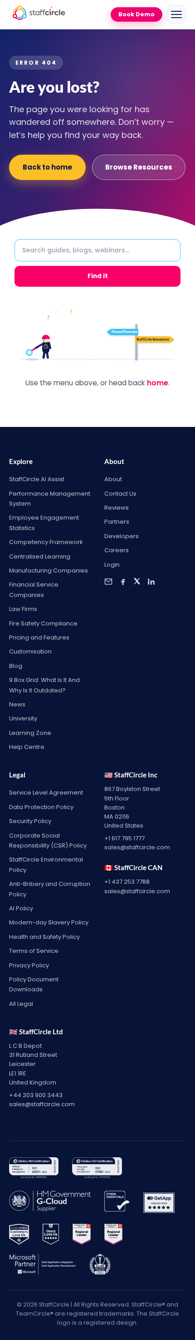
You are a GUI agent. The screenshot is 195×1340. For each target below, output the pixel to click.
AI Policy (21, 908)
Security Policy (30, 821)
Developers (121, 536)
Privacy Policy (29, 965)
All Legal (21, 1003)
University (23, 718)
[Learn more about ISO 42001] (33, 1169)
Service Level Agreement (46, 792)
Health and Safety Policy (44, 937)
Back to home (47, 167)
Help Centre (26, 747)
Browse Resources (138, 167)
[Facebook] (123, 582)
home (157, 383)
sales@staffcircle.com (137, 847)
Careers (116, 550)
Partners (116, 521)
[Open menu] (176, 14)
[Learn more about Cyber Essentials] (117, 1203)
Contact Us (120, 493)
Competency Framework (46, 542)
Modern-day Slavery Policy (48, 922)
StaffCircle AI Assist (36, 479)
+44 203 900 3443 (36, 1095)
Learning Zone (30, 733)
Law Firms (23, 609)
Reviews (116, 507)
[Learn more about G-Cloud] (50, 1203)
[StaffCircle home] (38, 14)
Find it (98, 276)
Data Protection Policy (41, 807)
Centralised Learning (39, 556)
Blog (15, 666)
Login (112, 564)
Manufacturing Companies (48, 570)
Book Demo (136, 14)
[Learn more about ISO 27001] (97, 1169)
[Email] (108, 582)
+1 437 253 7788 (127, 881)
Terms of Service (33, 951)
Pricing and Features (39, 637)
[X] (137, 582)
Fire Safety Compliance (43, 623)
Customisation (30, 651)
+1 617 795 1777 (124, 838)
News (17, 704)
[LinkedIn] (151, 582)
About (113, 479)
